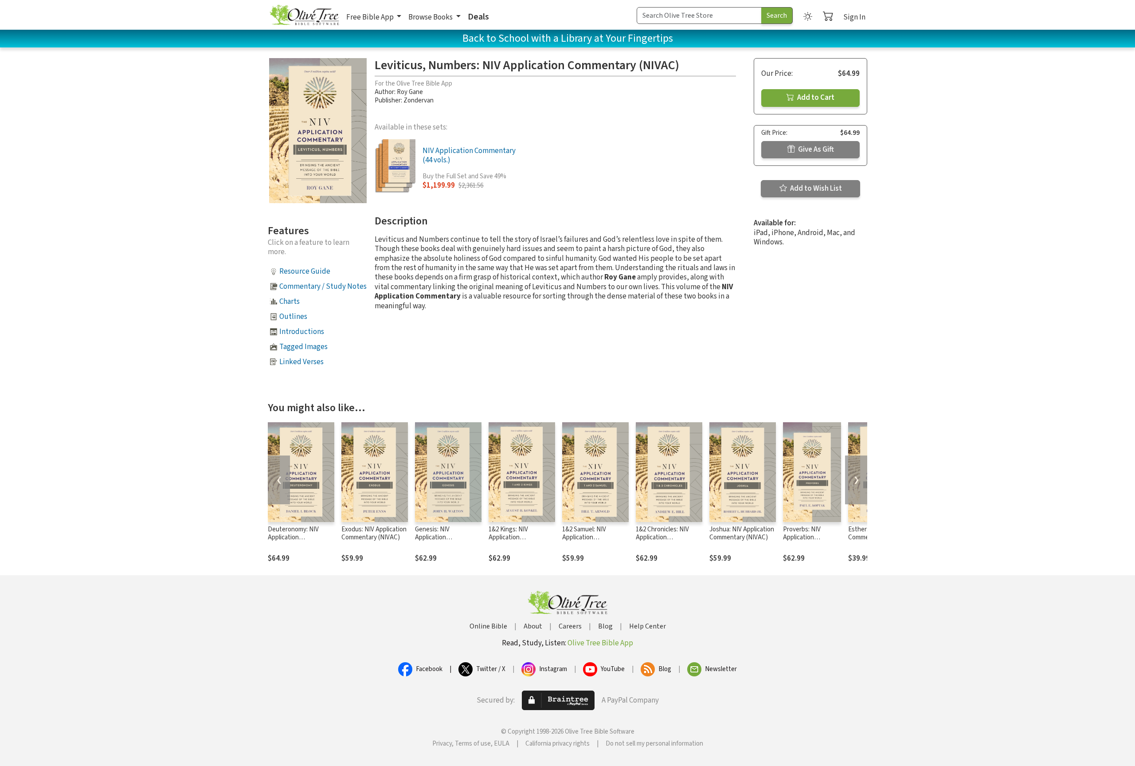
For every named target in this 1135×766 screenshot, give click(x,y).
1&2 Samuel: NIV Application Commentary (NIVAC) (591, 538)
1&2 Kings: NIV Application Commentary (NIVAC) (518, 538)
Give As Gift (815, 149)
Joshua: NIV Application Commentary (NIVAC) (741, 533)
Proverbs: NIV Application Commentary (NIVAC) (802, 542)
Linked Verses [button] (301, 362)
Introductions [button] (301, 331)
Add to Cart (815, 97)
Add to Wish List (815, 188)
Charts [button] (289, 301)
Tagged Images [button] (303, 347)
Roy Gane (410, 92)
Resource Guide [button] (304, 271)
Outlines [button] (293, 316)
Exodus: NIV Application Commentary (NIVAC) (374, 533)
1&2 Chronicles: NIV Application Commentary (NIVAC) (665, 538)
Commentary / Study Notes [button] (323, 286)
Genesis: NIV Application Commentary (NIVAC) (444, 538)
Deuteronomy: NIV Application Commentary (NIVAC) (297, 538)
